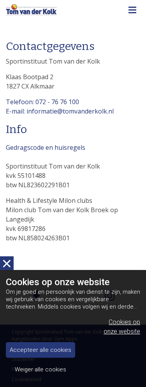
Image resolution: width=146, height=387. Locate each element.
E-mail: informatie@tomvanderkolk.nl (60, 111)
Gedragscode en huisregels (45, 147)
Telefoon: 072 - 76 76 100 (42, 102)
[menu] (132, 8)
